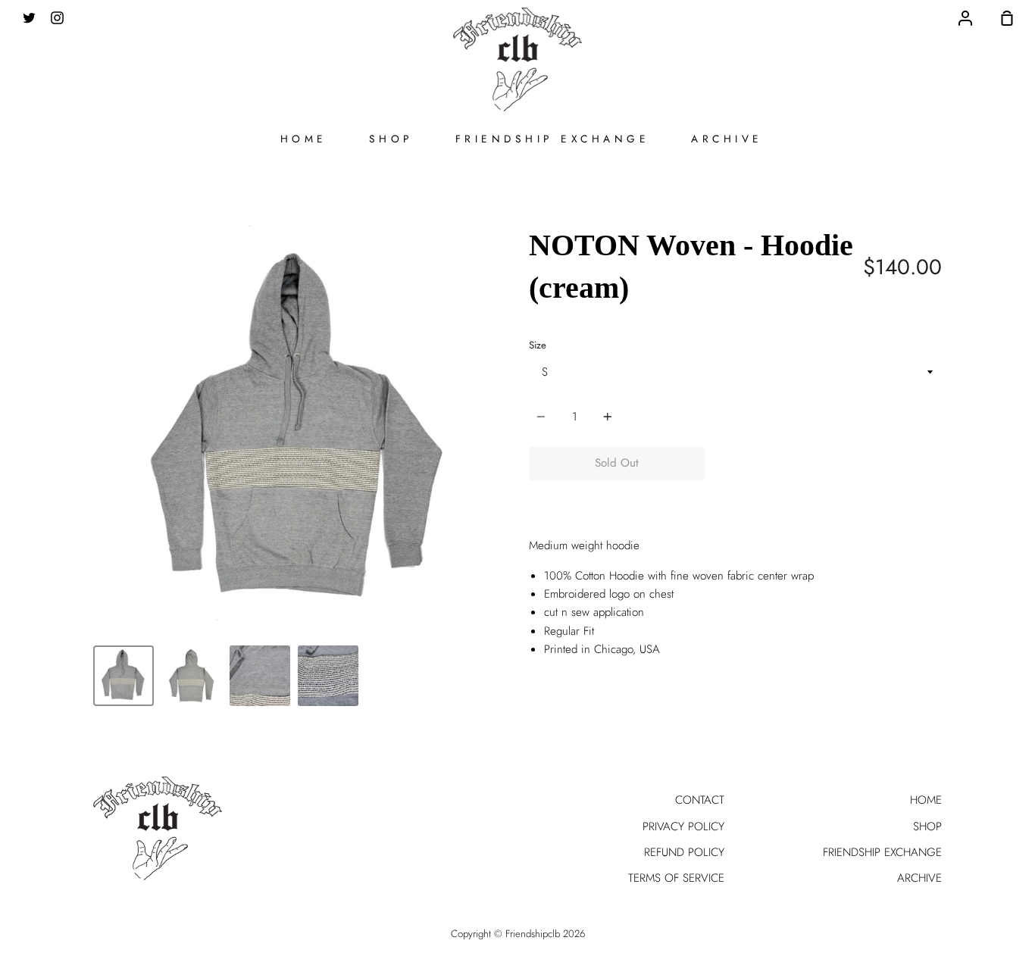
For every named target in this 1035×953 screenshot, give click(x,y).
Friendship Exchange (552, 138)
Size (537, 345)
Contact (699, 800)
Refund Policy (684, 852)
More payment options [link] (823, 498)
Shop (391, 138)
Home (303, 138)
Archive (727, 138)
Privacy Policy (683, 826)
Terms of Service (676, 878)
